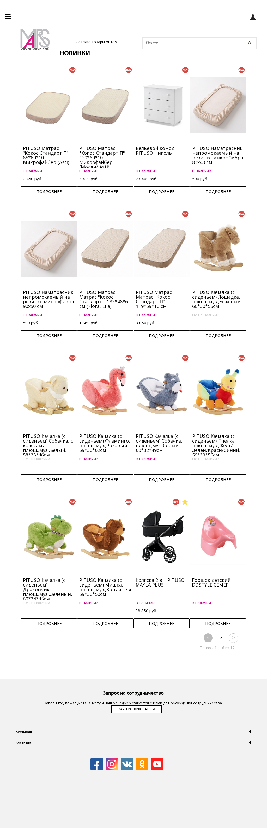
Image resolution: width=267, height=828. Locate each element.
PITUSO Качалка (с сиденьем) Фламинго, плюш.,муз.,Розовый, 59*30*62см (104, 443)
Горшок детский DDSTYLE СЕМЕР (211, 582)
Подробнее (49, 191)
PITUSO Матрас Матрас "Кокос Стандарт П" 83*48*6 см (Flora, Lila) (103, 299)
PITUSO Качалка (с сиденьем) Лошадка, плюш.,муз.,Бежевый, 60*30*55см (217, 299)
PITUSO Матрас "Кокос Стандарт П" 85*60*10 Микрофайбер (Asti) (46, 155)
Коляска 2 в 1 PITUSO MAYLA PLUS (160, 582)
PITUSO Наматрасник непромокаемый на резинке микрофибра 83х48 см (217, 155)
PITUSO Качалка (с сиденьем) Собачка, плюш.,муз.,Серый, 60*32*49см (159, 443)
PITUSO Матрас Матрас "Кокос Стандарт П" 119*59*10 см (154, 299)
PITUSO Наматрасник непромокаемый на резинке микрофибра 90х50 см (48, 299)
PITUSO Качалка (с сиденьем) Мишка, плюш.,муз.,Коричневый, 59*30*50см (108, 587)
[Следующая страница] (233, 637)
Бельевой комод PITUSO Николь (155, 150)
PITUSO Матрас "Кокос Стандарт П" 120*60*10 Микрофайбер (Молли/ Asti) (102, 157)
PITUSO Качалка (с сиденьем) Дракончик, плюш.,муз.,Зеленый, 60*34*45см (47, 589)
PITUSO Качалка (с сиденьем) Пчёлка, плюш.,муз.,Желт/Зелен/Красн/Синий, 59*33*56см (216, 445)
